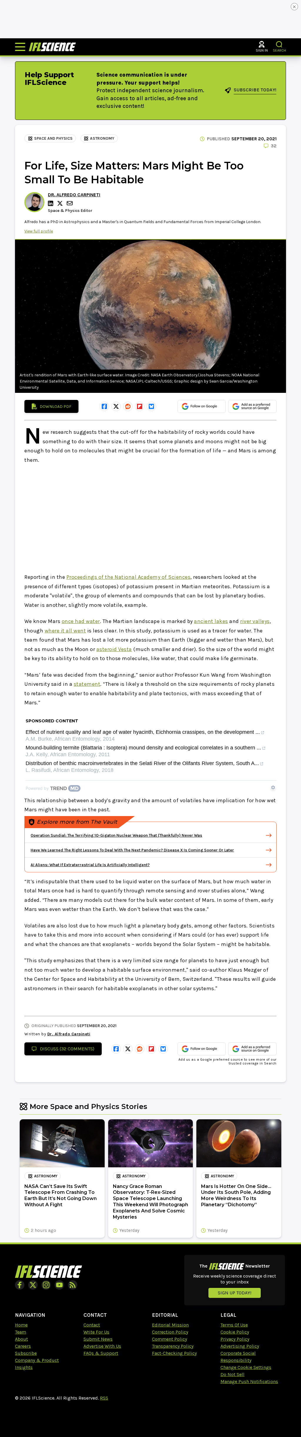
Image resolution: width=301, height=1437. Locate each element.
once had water (81, 621)
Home (21, 1325)
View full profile (38, 231)
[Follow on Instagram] (46, 1285)
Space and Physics (53, 138)
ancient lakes (211, 621)
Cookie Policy (234, 1332)
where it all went (65, 630)
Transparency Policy (172, 1346)
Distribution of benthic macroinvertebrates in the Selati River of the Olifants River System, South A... (142, 763)
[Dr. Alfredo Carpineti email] (70, 203)
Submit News (98, 1339)
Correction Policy (170, 1332)
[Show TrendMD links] (273, 787)
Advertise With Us (102, 1346)
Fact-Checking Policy (174, 1353)
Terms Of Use (234, 1325)
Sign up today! (234, 1293)
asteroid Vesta (114, 649)
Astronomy (102, 138)
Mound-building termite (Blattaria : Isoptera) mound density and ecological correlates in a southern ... (143, 748)
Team (20, 1332)
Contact (91, 1325)
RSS (104, 1398)
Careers (23, 1346)
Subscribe (26, 1353)
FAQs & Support (100, 1353)
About (21, 1339)
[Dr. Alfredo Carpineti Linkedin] (51, 203)
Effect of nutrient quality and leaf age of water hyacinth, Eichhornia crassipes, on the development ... (143, 732)
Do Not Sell (232, 1374)
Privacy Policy (234, 1339)
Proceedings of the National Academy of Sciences (128, 577)
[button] (279, 44)
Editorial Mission (170, 1325)
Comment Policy (169, 1339)
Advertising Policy (239, 1346)
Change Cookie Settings (245, 1367)
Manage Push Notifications (249, 1381)
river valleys (255, 621)
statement (87, 684)
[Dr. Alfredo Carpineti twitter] (60, 203)
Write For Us (96, 1332)
